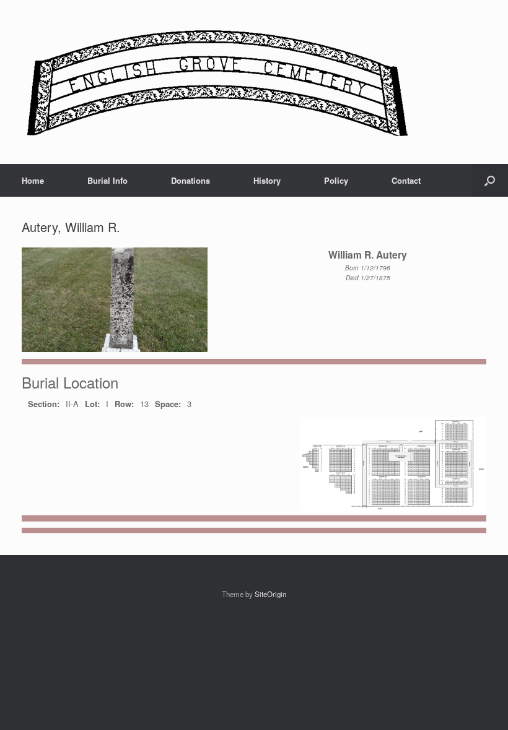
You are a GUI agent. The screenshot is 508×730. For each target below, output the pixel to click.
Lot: (92, 404)
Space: (168, 404)
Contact (406, 180)
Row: (124, 404)
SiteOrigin (270, 594)
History (267, 180)
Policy (336, 180)
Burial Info (107, 180)
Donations (190, 180)
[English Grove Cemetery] (215, 82)
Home (33, 180)
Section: (43, 404)
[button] (489, 180)
